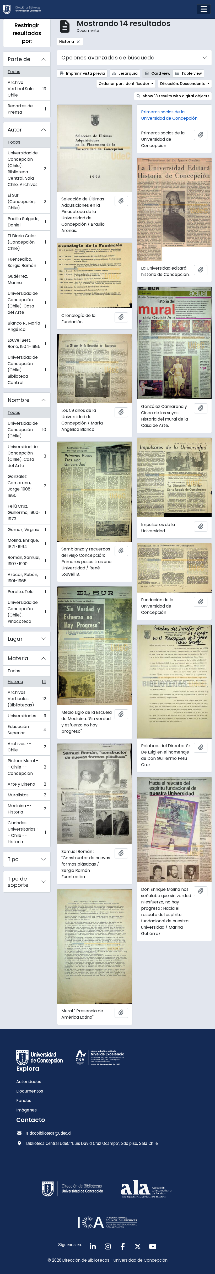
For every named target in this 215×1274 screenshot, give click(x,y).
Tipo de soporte (18, 882)
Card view (160, 73)
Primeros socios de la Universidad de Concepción (169, 115)
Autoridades (28, 1082)
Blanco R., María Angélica (26, 326)
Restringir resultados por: (27, 33)
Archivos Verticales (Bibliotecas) (26, 698)
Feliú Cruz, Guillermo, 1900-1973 (26, 512)
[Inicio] (24, 9)
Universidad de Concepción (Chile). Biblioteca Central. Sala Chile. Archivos (26, 169)
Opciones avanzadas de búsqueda (108, 57)
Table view (191, 73)
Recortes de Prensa (26, 109)
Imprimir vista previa (85, 73)
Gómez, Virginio (26, 531)
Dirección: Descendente (183, 83)
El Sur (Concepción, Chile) (26, 201)
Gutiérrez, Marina (26, 279)
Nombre (19, 400)
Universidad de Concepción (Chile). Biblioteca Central (26, 370)
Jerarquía (127, 73)
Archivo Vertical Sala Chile (26, 88)
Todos (14, 72)
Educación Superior (26, 730)
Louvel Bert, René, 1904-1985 (26, 343)
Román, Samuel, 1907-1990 (26, 560)
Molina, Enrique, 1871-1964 (26, 543)
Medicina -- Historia (26, 809)
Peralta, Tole (26, 593)
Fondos (23, 1101)
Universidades (26, 717)
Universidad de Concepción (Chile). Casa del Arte (26, 302)
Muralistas (26, 796)
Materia (18, 658)
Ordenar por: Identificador (124, 83)
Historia (26, 683)
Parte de (19, 59)
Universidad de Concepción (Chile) (26, 429)
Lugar (15, 639)
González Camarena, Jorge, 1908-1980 (26, 485)
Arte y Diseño (26, 785)
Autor (15, 129)
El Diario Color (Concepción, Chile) (26, 242)
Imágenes (26, 1110)
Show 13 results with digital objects (175, 96)
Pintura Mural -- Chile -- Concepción (26, 767)
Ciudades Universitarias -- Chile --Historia (26, 832)
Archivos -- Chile (26, 747)
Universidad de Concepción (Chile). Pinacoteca (26, 611)
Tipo (13, 859)
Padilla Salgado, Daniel (26, 222)
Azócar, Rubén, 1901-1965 (26, 578)
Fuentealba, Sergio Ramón (26, 262)
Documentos (29, 1091)
